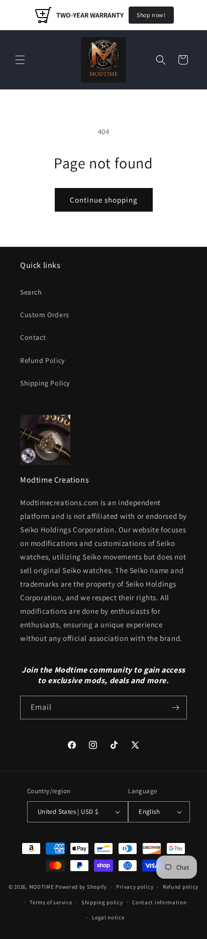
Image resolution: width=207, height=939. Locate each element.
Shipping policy (102, 902)
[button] (20, 60)
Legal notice (108, 917)
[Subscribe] (175, 707)
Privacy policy (134, 886)
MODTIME (42, 886)
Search (31, 292)
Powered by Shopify (81, 886)
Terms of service (51, 902)
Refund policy (180, 886)
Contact (33, 337)
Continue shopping (104, 200)
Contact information (159, 902)
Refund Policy (42, 360)
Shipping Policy (45, 383)
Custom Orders (44, 314)
